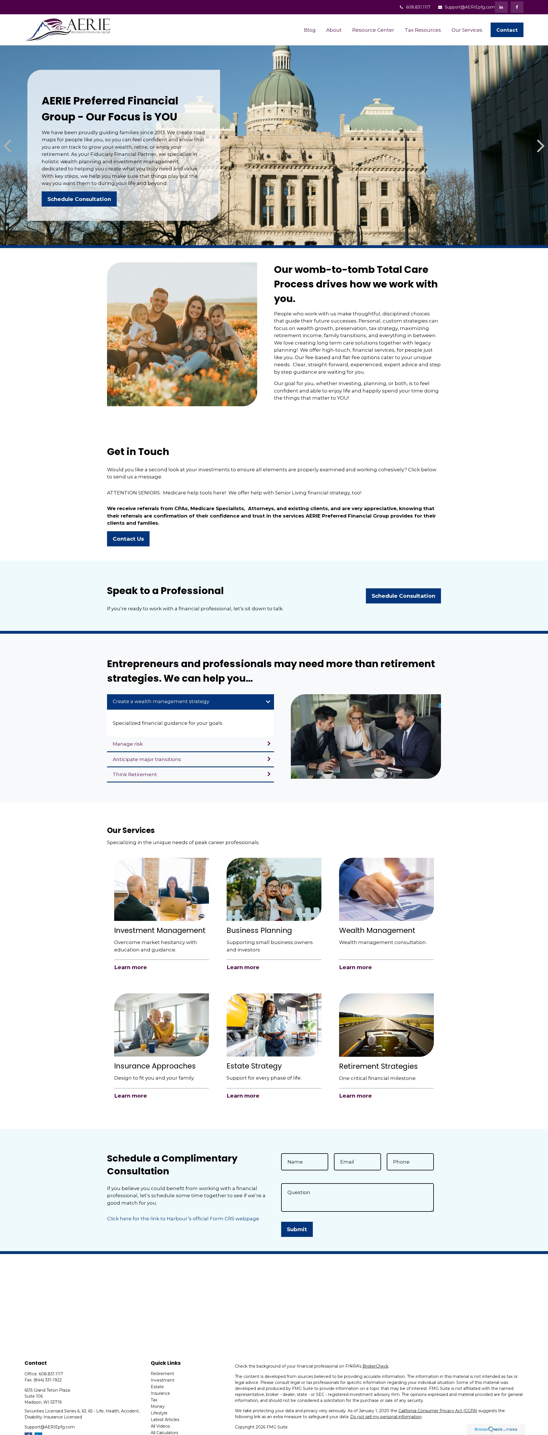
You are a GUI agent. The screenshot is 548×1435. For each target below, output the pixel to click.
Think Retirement (135, 774)
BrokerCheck (375, 1366)
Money (158, 1406)
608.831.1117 (418, 7)
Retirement (162, 1373)
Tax (154, 1399)
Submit (297, 1229)
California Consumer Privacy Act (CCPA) (437, 1410)
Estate (157, 1386)
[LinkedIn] (501, 7)
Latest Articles (165, 1419)
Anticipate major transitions (147, 759)
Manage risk (128, 744)
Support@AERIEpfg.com (470, 7)
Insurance (160, 1393)
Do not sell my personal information (386, 1416)
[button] (310, 29)
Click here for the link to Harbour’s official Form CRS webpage (183, 1218)
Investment (162, 1380)
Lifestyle (159, 1413)
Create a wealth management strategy (161, 701)
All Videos (160, 1426)
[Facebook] (517, 7)
